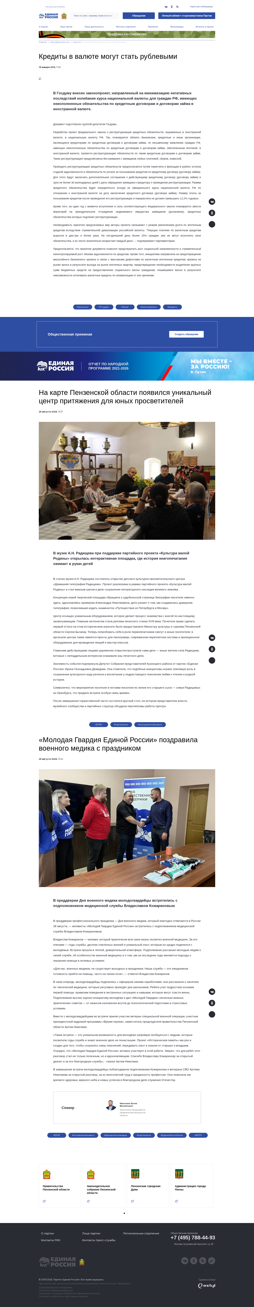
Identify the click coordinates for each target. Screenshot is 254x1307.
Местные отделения (126, 26)
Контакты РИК (50, 1240)
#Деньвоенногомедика (115, 1135)
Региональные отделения (141, 1233)
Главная (43, 42)
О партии (43, 26)
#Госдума (104, 307)
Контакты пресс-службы (98, 1240)
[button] (124, 1213)
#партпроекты (121, 724)
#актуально (82, 307)
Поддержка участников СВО (127, 34)
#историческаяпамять (83, 1135)
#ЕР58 (98, 724)
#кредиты (172, 307)
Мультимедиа (176, 26)
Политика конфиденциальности (56, 1290)
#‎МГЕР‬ (198, 1135)
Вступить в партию (205, 26)
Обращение (139, 15)
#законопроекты (149, 307)
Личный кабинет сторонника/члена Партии (187, 15)
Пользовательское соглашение (55, 1287)
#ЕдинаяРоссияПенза (172, 1135)
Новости (77, 42)
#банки (125, 307)
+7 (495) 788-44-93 (193, 1238)
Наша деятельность (94, 26)
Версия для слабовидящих (201, 7)
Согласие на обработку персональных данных (63, 1296)
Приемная (153, 26)
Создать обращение (186, 334)
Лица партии (66, 26)
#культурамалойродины (150, 724)
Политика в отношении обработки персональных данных (69, 1293)
